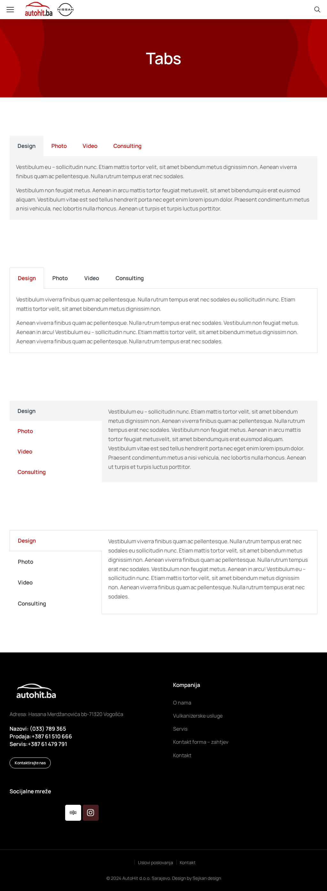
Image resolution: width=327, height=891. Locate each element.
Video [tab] (90, 145)
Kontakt (188, 862)
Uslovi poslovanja (155, 862)
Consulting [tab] (127, 145)
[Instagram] (91, 813)
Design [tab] (26, 145)
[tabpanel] (163, 188)
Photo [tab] (59, 145)
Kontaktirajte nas (30, 762)
